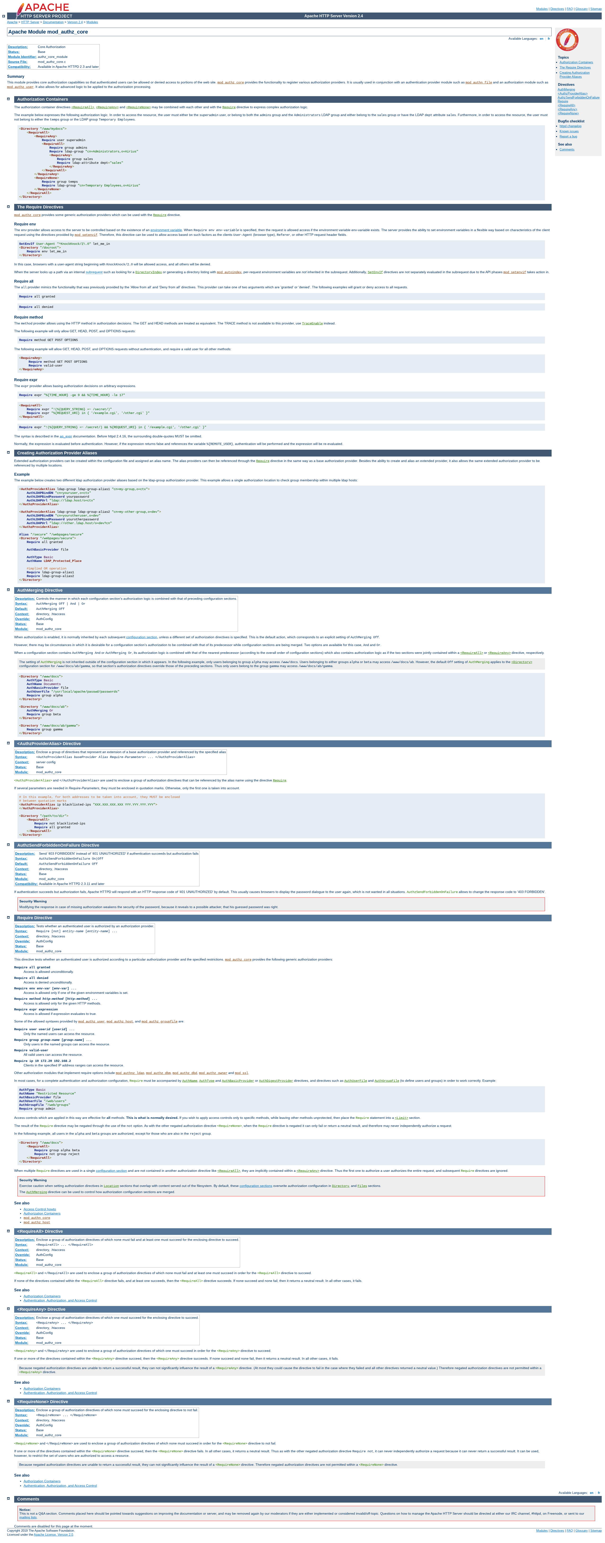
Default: (21, 609)
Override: (22, 619)
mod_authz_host (120, 1021)
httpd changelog (570, 126)
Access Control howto (40, 1209)
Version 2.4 (75, 22)
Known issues (569, 131)
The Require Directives (575, 67)
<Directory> (521, 662)
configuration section (141, 637)
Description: (18, 47)
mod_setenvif (86, 235)
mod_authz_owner (213, 1073)
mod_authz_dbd (185, 1073)
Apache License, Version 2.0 (53, 1534)
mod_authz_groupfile (159, 1021)
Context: (22, 614)
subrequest (94, 272)
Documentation (53, 22)
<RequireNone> (568, 113)
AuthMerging (566, 89)
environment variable (166, 230)
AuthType (206, 1081)
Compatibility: (19, 67)
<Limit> (401, 1118)
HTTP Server (30, 22)
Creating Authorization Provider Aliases (575, 74)
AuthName (189, 1081)
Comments (567, 149)
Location (111, 1186)
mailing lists (28, 1517)
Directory (340, 1186)
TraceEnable (312, 323)
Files (362, 1186)
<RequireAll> (566, 105)
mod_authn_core (37, 1218)
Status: (14, 52)
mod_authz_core (230, 82)
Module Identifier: (22, 57)
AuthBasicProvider (238, 1081)
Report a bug (568, 136)
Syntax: (21, 603)
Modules (542, 9)
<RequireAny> (567, 109)
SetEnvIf (375, 272)
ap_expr (66, 436)
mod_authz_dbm (158, 1073)
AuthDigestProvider (276, 1081)
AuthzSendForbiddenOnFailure (579, 97)
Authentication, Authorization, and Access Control (60, 1300)
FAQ (570, 9)
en (541, 38)
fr (549, 38)
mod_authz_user (20, 87)
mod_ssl (241, 1073)
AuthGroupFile (387, 1081)
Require (563, 101)
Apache (12, 22)
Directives (557, 9)
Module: (21, 629)
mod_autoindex (229, 272)
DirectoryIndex (148, 272)
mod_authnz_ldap (130, 1073)
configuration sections (256, 1186)
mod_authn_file (479, 82)
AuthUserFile (355, 1081)
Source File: (17, 62)
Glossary (581, 9)
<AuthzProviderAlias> (573, 93)
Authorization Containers (576, 62)
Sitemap (596, 9)
